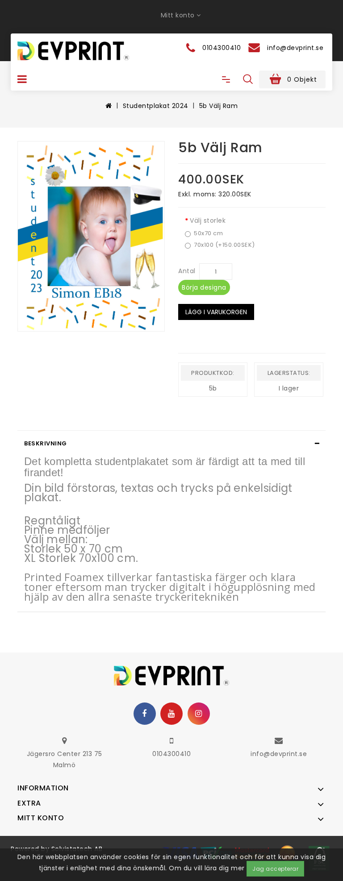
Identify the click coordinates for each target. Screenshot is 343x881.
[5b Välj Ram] (91, 236)
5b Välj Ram (218, 105)
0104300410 (171, 753)
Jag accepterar (275, 869)
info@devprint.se (279, 753)
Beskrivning (45, 443)
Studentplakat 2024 (155, 105)
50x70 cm (208, 233)
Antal (187, 271)
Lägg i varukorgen (216, 312)
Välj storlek (208, 220)
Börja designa (204, 287)
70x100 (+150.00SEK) (224, 245)
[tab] (171, 444)
